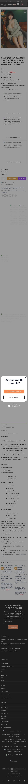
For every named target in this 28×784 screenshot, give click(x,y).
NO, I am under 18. (14, 397)
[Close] (25, 377)
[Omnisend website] (14, 405)
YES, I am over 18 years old (14, 391)
